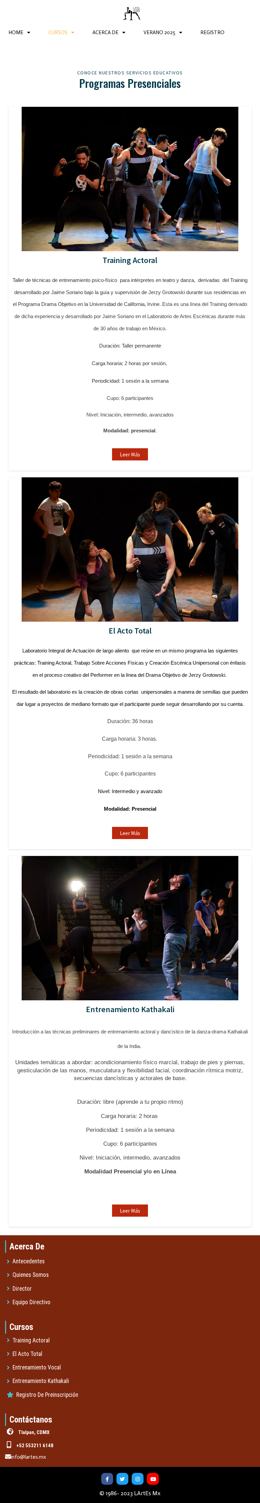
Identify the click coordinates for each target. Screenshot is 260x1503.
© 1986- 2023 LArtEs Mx (130, 1493)
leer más (130, 454)
